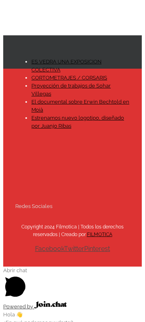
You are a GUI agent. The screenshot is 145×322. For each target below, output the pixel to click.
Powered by (18, 307)
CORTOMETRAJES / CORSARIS (69, 78)
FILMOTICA (99, 234)
